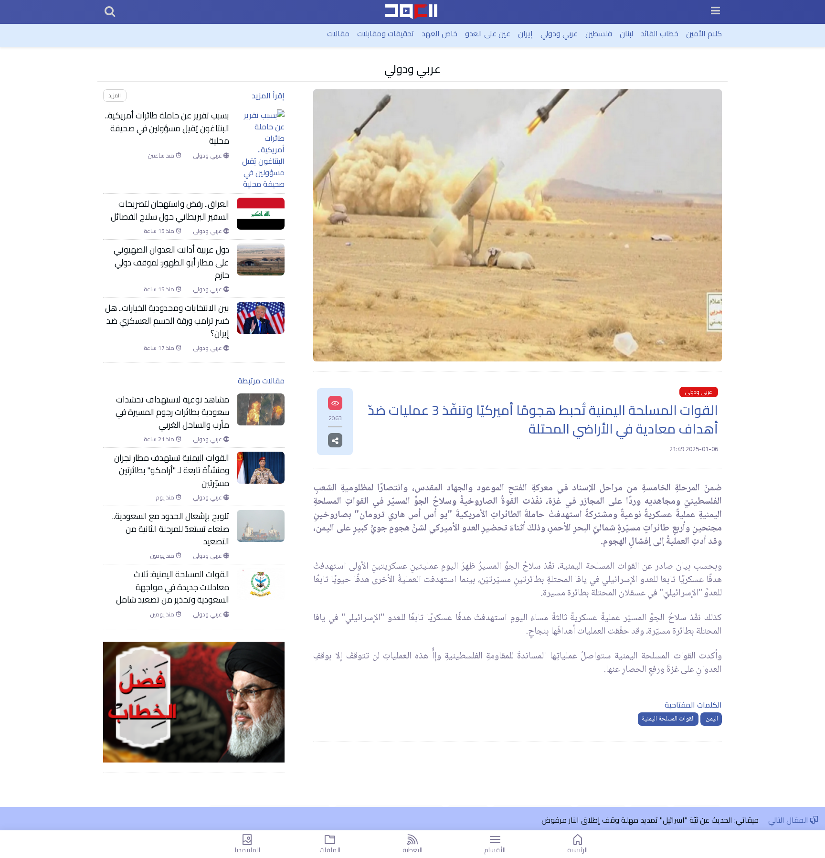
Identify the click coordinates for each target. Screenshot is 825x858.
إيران (525, 33)
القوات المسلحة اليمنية (668, 719)
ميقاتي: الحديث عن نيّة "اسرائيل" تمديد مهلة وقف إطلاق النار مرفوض (650, 820)
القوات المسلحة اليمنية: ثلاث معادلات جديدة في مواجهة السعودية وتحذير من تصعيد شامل (172, 587)
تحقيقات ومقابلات (385, 33)
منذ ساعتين (162, 155)
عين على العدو (487, 33)
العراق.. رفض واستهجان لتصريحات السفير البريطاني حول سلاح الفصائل (170, 210)
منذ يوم (166, 497)
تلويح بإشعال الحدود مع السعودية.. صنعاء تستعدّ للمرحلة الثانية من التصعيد (170, 529)
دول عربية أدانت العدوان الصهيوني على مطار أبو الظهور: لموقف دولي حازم (171, 262)
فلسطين (598, 33)
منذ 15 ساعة (160, 231)
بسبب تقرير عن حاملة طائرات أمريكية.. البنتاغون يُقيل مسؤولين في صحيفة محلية (167, 128)
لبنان (626, 33)
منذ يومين (163, 555)
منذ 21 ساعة (160, 439)
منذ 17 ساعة (160, 348)
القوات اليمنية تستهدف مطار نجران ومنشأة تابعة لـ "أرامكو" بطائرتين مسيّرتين (171, 470)
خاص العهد (439, 33)
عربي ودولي (559, 33)
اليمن (711, 719)
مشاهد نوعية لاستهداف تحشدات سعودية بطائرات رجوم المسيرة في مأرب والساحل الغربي (172, 412)
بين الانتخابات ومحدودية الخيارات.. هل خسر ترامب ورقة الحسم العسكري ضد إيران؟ (167, 320)
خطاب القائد (659, 33)
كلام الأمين (704, 33)
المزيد (114, 95)
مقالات (338, 33)
